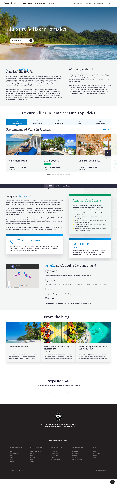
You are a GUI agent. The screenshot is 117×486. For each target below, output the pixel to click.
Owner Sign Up (75, 454)
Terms (94, 452)
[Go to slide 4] (53, 174)
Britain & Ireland (14, 454)
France (11, 452)
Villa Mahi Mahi (18, 160)
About (94, 3)
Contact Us (100, 3)
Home (11, 24)
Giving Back (33, 457)
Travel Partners (75, 455)
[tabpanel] (58, 153)
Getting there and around (63, 186)
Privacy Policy (96, 454)
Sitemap (95, 457)
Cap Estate (52, 158)
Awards (32, 454)
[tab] (16, 122)
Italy (11, 455)
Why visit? (49, 186)
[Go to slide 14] (69, 174)
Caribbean (18, 24)
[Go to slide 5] (55, 174)
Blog (31, 459)
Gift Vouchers (54, 455)
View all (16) (105, 129)
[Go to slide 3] (52, 174)
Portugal (12, 461)
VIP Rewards (54, 454)
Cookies (95, 455)
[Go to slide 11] (65, 174)
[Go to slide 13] (68, 174)
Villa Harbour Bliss (89, 160)
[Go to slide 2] (50, 174)
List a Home (88, 3)
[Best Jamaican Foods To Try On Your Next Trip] (58, 342)
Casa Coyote (51, 160)
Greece (11, 459)
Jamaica (26, 24)
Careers (32, 461)
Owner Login (75, 452)
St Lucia (22, 97)
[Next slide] (39, 145)
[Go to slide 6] (57, 174)
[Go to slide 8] (60, 174)
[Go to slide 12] (66, 174)
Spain (11, 457)
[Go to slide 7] (58, 174)
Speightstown (18, 158)
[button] (112, 482)
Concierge (50, 3)
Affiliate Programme (77, 459)
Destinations (27, 3)
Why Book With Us (55, 459)
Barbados (16, 97)
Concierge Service (91, 85)
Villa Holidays (39, 3)
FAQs (52, 457)
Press (31, 455)
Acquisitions (75, 457)
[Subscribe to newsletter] (68, 392)
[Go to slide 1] (48, 174)
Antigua (29, 97)
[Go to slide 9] (61, 174)
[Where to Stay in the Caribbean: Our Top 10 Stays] (93, 342)
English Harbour (88, 158)
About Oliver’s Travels (35, 452)
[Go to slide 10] (63, 174)
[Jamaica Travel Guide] (23, 342)
